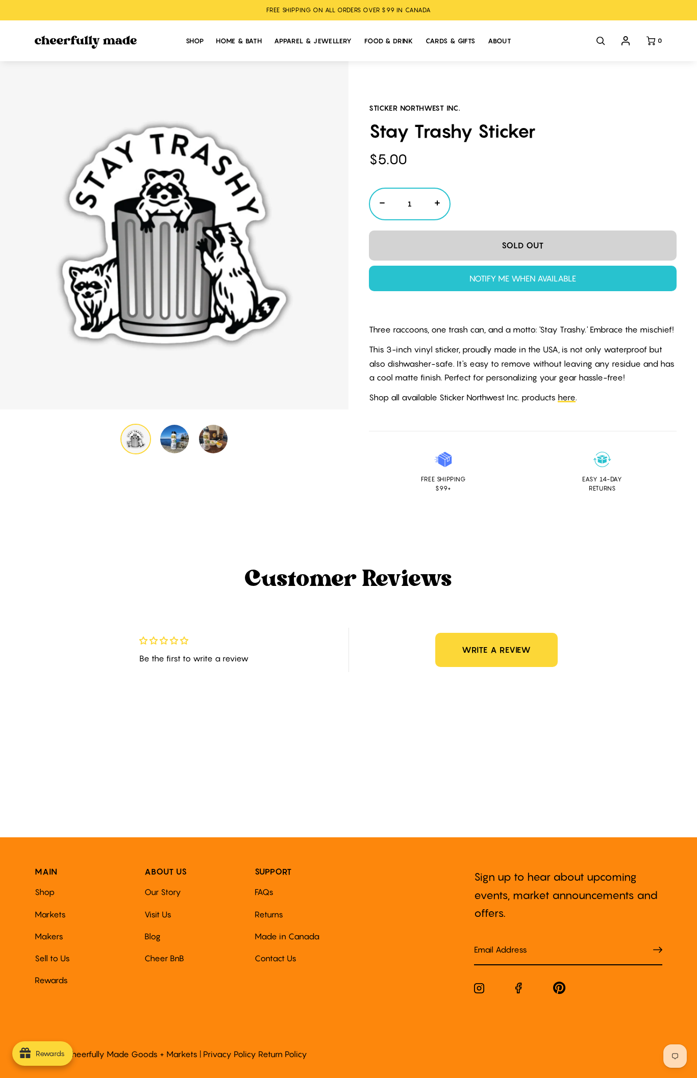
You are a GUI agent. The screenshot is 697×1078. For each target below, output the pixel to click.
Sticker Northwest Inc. (414, 108)
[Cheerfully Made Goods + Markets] (105, 42)
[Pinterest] (559, 990)
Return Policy (282, 1054)
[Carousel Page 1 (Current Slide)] (135, 439)
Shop (45, 892)
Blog (152, 936)
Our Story (162, 892)
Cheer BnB (164, 958)
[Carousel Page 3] (213, 439)
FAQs (264, 892)
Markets (50, 914)
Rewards (51, 980)
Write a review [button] (496, 650)
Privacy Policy (229, 1054)
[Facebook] (518, 990)
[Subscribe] (657, 950)
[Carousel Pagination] (174, 439)
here (567, 397)
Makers (49, 936)
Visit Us (157, 914)
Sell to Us (52, 958)
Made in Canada (287, 936)
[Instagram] (479, 990)
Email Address (494, 939)
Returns (269, 914)
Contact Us (275, 958)
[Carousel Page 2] (174, 439)
